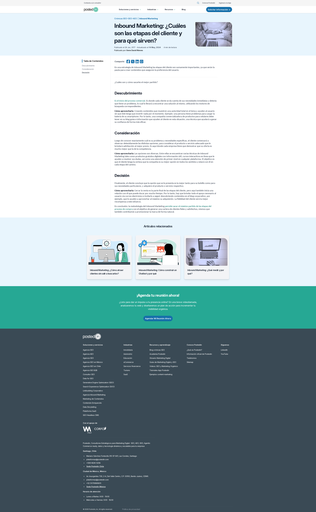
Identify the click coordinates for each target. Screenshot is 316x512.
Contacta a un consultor (92, 3)
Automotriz (128, 354)
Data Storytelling (89, 407)
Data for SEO (88, 378)
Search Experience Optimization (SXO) (99, 387)
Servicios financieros (132, 366)
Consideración (88, 69)
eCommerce (129, 362)
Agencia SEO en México (93, 362)
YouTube (224, 354)
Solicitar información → (219, 9)
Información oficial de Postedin (199, 354)
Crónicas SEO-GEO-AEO (125, 18)
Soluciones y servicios (129, 9)
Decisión (85, 73)
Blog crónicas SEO (157, 350)
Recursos (169, 9)
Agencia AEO (88, 354)
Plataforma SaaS (89, 411)
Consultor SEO (89, 374)
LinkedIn (224, 350)
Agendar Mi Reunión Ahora (158, 318)
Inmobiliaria (128, 350)
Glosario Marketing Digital (160, 358)
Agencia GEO (88, 358)
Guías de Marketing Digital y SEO (163, 362)
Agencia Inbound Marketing (94, 395)
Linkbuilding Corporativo (93, 391)
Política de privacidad (131, 509)
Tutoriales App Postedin (159, 370)
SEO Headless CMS (91, 415)
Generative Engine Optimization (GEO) (98, 382)
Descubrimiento (88, 66)
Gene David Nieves (134, 50)
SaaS (126, 374)
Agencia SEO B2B (90, 370)
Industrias (151, 9)
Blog (184, 9)
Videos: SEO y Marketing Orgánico (164, 366)
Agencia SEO (88, 350)
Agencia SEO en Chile (92, 366)
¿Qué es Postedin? (194, 350)
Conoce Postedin (208, 3)
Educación (128, 358)
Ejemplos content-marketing (161, 374)
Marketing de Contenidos (93, 399)
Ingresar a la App (225, 3)
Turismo (127, 370)
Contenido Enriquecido (92, 403)
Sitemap (190, 362)
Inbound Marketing (148, 18)
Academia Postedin (157, 354)
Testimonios (192, 358)
